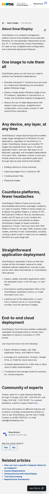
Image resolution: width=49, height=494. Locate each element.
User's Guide (12, 23)
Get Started (26, 23)
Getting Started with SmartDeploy (20, 473)
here (36, 403)
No (13, 447)
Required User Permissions (16, 479)
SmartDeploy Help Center (3, 23)
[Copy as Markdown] (45, 30)
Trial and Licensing (13, 476)
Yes (6, 447)
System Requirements (14, 471)
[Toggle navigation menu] (45, 3)
